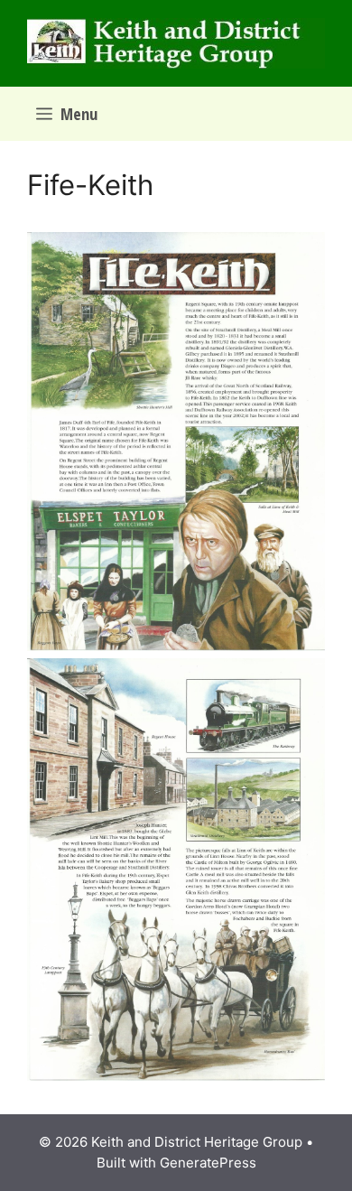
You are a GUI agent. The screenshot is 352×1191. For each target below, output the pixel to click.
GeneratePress (208, 1162)
